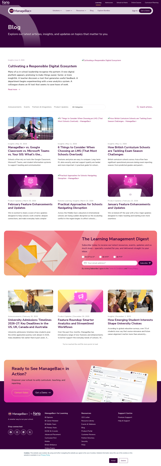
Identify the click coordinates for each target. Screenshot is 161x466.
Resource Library (87, 421)
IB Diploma (49, 417)
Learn (68, 10)
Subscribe (144, 263)
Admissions (109, 3)
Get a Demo (145, 11)
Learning (98, 3)
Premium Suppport (125, 417)
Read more (12, 89)
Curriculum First (50, 438)
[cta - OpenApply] (10, 432)
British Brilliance (51, 445)
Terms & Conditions (116, 268)
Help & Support (124, 421)
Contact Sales (21, 392)
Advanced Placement (53, 434)
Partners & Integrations (42, 107)
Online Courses (136, 3)
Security (84, 441)
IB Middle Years (50, 424)
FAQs (83, 445)
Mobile (47, 441)
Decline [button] (123, 460)
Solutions (56, 10)
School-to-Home (122, 3)
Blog (91, 10)
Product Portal (86, 431)
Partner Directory (87, 438)
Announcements (15, 107)
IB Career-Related (51, 421)
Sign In (135, 10)
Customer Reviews (88, 434)
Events (27, 107)
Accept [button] (113, 460)
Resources (80, 10)
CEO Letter (85, 417)
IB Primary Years (51, 428)
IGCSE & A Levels (51, 431)
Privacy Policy (45, 455)
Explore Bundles (104, 10)
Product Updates (61, 107)
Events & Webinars (88, 424)
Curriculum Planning (151, 3)
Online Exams (50, 448)
